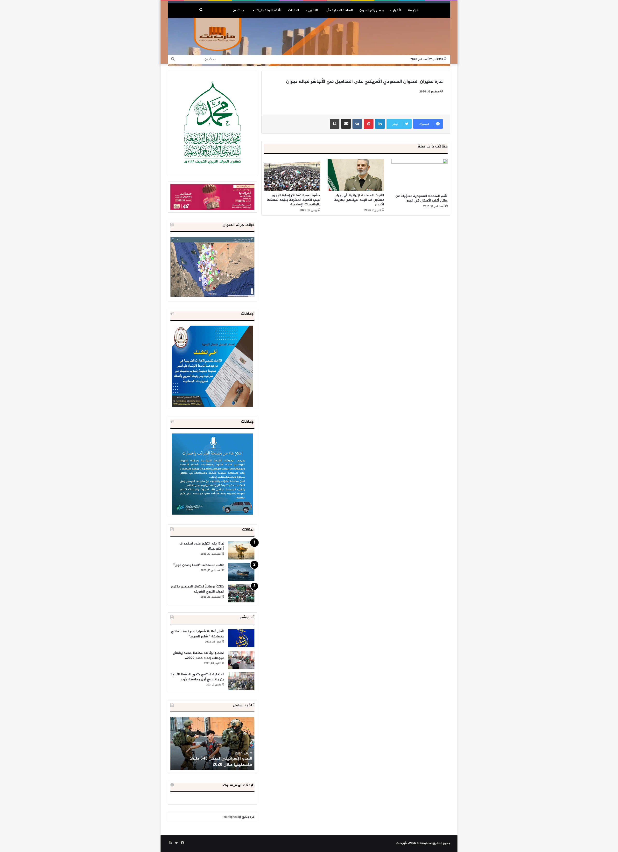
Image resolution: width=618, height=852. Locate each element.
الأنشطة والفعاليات (268, 10)
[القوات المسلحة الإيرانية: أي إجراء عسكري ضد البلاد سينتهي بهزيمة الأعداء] (356, 175)
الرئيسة (413, 10)
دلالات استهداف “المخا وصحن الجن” (198, 565)
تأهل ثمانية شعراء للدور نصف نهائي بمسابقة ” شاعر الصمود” (197, 634)
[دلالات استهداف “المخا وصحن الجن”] (241, 572)
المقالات (293, 10)
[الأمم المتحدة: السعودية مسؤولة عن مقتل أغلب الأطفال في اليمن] (419, 175)
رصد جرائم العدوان (371, 10)
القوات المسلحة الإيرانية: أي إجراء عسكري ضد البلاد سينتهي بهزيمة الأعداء (359, 200)
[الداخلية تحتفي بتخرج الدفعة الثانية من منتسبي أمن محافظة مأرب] (241, 681)
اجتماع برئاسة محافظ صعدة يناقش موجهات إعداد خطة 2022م (198, 655)
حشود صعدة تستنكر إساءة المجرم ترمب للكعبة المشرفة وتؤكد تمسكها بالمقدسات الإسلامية (293, 200)
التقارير (313, 10)
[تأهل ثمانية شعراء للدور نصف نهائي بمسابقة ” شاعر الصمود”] (241, 638)
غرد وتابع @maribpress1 (239, 817)
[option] (212, 743)
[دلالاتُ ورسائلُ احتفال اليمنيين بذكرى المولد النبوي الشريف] (241, 593)
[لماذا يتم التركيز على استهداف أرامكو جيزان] (241, 550)
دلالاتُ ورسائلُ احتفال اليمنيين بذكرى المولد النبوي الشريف (197, 589)
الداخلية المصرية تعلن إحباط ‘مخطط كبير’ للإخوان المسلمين (213, 761)
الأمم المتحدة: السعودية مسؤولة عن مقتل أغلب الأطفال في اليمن (421, 198)
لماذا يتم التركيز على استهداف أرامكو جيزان (201, 546)
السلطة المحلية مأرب (339, 10)
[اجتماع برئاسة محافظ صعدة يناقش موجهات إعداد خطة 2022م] (241, 660)
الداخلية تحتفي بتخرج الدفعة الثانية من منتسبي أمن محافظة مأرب (197, 677)
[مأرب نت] (309, 42)
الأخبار (397, 10)
